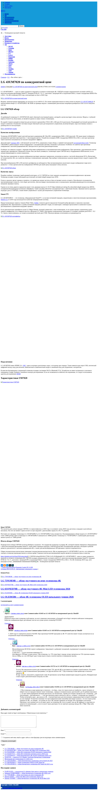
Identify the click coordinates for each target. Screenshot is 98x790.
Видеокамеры (9, 19)
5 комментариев (60, 86)
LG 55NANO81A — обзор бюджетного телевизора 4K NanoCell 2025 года (29, 764)
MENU (3, 11)
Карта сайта (8, 6)
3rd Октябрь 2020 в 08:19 (32, 687)
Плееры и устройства (12, 21)
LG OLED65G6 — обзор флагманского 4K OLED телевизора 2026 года (28, 755)
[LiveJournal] (12, 565)
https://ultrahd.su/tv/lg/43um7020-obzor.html (14, 556)
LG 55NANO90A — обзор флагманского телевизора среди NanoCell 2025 (29, 760)
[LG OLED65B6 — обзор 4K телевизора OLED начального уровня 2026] (25, 593)
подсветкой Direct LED (81, 143)
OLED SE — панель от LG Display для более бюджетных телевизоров (27, 757)
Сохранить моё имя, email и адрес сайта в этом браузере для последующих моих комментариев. (34, 737)
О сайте (7, 4)
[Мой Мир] (7, 565)
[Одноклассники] (4, 565)
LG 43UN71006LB (87, 101)
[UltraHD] (4, 28)
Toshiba (11, 69)
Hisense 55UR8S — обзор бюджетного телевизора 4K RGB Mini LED (27, 778)
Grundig (11, 48)
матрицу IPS (15, 143)
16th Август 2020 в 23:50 (29, 666)
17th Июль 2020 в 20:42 (17, 613)
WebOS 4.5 (4, 199)
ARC (24, 365)
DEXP (10, 46)
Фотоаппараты (9, 17)
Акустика (8, 36)
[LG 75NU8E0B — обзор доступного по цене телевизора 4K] (21, 576)
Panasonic (11, 57)
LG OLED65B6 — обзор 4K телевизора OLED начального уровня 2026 (37, 597)
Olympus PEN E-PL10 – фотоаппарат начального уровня (19, 569)
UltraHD (4, 29)
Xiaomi (10, 72)
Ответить (8, 623)
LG (9, 53)
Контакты (8, 7)
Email (3, 734)
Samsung (11, 62)
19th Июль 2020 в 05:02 (20, 630)
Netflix (36, 203)
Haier (10, 50)
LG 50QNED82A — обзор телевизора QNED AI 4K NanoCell (24, 762)
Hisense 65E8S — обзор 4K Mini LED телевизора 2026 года (24, 776)
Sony (10, 65)
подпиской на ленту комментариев (12, 605)
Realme (10, 60)
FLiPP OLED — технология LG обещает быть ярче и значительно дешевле (29, 771)
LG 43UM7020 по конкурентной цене (25, 86)
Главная (7, 2)
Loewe (10, 55)
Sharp (10, 64)
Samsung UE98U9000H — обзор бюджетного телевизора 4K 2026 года (27, 773)
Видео (7, 14)
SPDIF (18, 374)
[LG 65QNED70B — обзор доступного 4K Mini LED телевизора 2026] (24, 585)
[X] (10, 565)
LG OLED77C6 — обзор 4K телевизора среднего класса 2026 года (26, 754)
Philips (10, 58)
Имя (3, 730)
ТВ (6, 16)
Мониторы (8, 22)
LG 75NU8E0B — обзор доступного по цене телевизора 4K (31, 580)
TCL (10, 67)
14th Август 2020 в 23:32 (23, 646)
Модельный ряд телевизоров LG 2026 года (19, 759)
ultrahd (3, 86)
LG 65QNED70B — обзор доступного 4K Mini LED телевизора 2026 (35, 589)
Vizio (10, 70)
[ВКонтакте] (2, 565)
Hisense (10, 51)
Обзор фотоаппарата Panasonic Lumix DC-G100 (17, 567)
